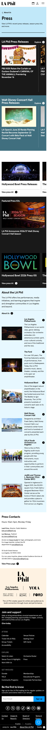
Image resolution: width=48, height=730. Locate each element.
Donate (4, 674)
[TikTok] (23, 708)
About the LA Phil (27, 727)
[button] (43, 3)
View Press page (8, 564)
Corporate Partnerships (32, 680)
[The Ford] (12, 365)
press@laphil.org (17, 544)
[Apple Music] (39, 708)
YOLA (4, 677)
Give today (6, 623)
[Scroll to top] (44, 727)
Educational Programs (31, 677)
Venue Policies (28, 636)
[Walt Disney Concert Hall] (12, 425)
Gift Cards (27, 642)
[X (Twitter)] (13, 708)
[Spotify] (33, 708)
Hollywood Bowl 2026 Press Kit (19, 275)
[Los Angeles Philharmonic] (12, 333)
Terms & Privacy (39, 717)
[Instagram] (18, 708)
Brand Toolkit (13, 540)
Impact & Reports (13, 717)
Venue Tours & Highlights (11, 659)
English (18, 724)
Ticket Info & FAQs (8, 639)
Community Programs (10, 680)
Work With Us (7, 663)
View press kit (8, 192)
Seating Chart (28, 639)
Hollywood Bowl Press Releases (19, 184)
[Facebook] (8, 708)
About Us (7, 13)
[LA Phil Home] (8, 3)
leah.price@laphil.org (9, 530)
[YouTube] (28, 708)
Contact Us (41, 727)
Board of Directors (26, 717)
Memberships (28, 674)
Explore (38, 42)
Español (28, 724)
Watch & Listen (7, 656)
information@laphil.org (20, 559)
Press (25, 659)
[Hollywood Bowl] (12, 396)
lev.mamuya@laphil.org (9, 536)
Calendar (5, 636)
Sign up (39, 699)
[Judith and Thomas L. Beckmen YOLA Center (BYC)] (12, 490)
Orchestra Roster (30, 656)
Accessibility (6, 645)
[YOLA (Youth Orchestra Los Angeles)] (12, 456)
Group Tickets (7, 642)
